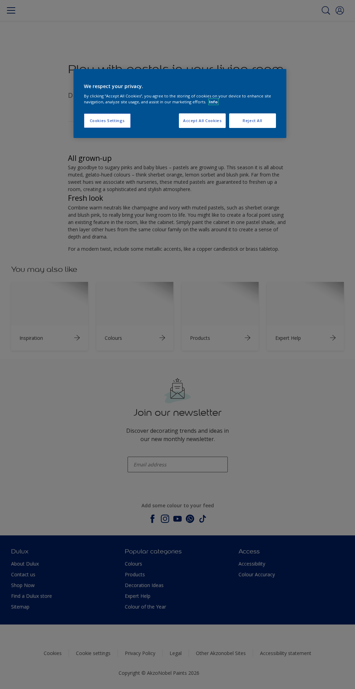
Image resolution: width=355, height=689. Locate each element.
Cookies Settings (107, 120)
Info (213, 101)
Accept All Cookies (202, 120)
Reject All (252, 120)
